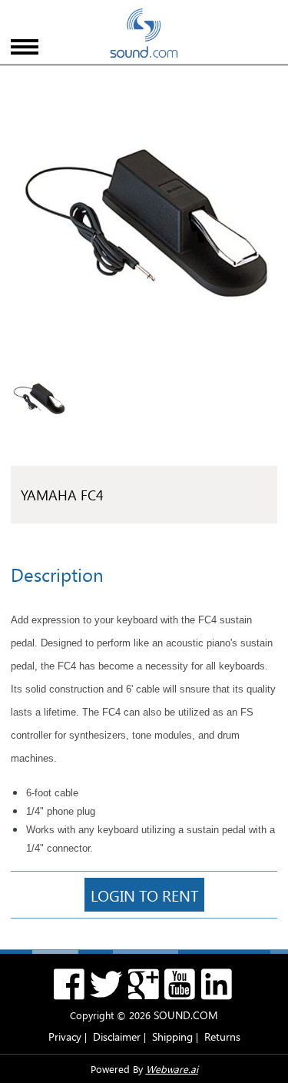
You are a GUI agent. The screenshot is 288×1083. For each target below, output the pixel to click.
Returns (222, 1036)
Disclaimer (117, 1036)
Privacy (64, 1036)
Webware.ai (172, 1068)
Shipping (172, 1036)
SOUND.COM (186, 1015)
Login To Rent (144, 894)
